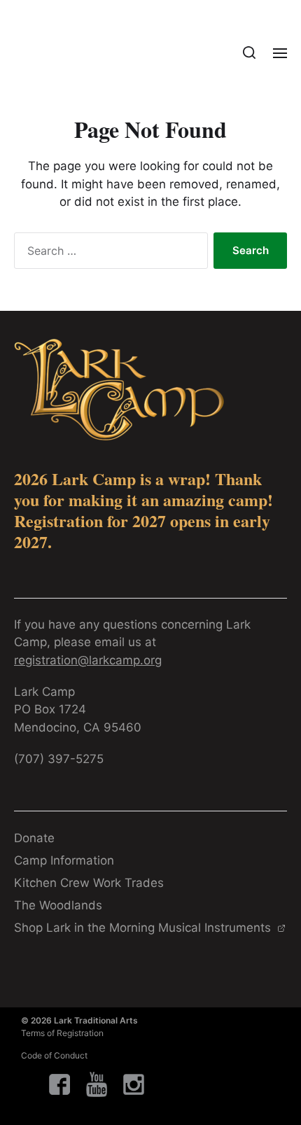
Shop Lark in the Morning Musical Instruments (144, 928)
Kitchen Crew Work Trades (89, 883)
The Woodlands (58, 905)
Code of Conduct (54, 1055)
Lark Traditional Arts (96, 1020)
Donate (34, 838)
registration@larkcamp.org (88, 660)
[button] (249, 53)
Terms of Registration (62, 1033)
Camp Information (64, 860)
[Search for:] (108, 253)
